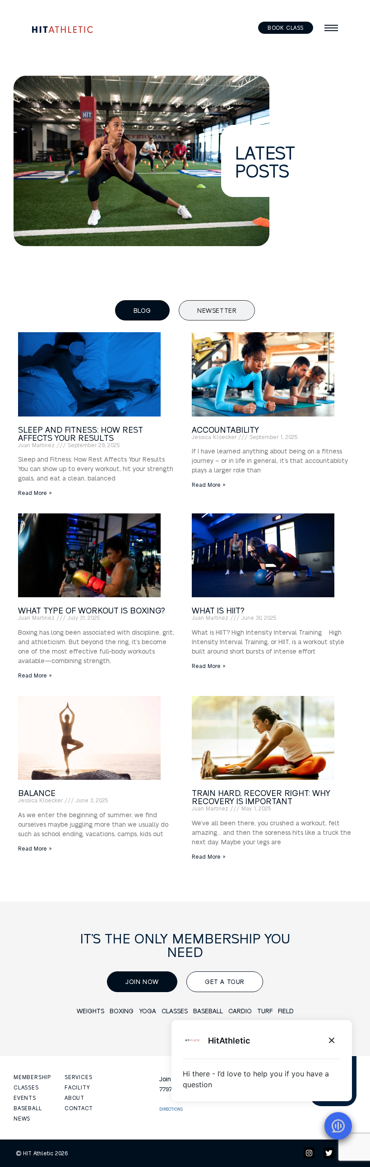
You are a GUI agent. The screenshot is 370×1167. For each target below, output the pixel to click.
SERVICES (78, 1077)
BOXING (122, 1010)
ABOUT (74, 1097)
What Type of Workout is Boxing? (91, 610)
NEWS (22, 1118)
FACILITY (77, 1087)
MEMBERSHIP (32, 1077)
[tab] (142, 310)
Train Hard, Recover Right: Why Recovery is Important (261, 796)
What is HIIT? (218, 610)
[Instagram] (309, 1153)
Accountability (225, 429)
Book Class (286, 27)
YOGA (147, 1010)
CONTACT (79, 1108)
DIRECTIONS (171, 1109)
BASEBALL (208, 1010)
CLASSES (175, 1010)
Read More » (35, 493)
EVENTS (25, 1097)
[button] (331, 28)
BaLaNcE (37, 792)
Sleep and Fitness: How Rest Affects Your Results (80, 433)
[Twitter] (329, 1153)
